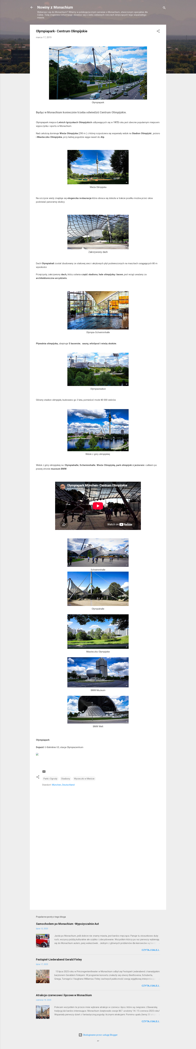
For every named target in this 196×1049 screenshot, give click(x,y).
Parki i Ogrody (50, 778)
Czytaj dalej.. (151, 950)
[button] (158, 31)
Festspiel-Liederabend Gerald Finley (59, 959)
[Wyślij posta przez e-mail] (44, 772)
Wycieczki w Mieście (84, 778)
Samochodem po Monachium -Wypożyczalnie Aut (67, 923)
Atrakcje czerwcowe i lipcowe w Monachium (64, 995)
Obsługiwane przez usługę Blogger (100, 1035)
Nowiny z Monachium (55, 7)
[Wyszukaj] (164, 8)
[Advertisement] (98, 881)
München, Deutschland (63, 784)
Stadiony (65, 778)
